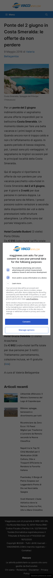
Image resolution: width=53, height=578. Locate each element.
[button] (26, 283)
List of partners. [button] (32, 299)
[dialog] (26, 289)
